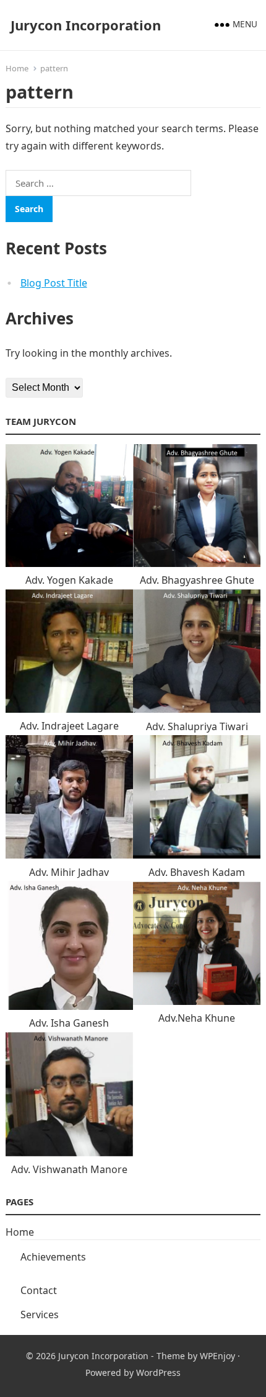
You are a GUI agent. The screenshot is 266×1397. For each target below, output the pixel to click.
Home (17, 68)
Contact (38, 1290)
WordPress (158, 1372)
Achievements (53, 1257)
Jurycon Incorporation (86, 25)
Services (39, 1314)
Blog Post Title (53, 283)
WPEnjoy (217, 1356)
